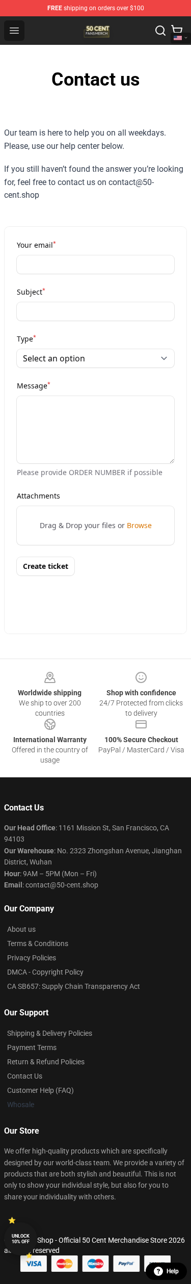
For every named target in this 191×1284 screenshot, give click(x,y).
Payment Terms (32, 1047)
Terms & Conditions (37, 943)
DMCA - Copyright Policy (45, 972)
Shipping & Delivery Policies (49, 1033)
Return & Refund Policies (46, 1062)
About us (21, 929)
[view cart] (177, 30)
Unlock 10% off (21, 1239)
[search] (160, 30)
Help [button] (173, 1271)
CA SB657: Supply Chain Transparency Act (73, 986)
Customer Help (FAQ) (40, 1090)
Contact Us (24, 1076)
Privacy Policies (31, 958)
